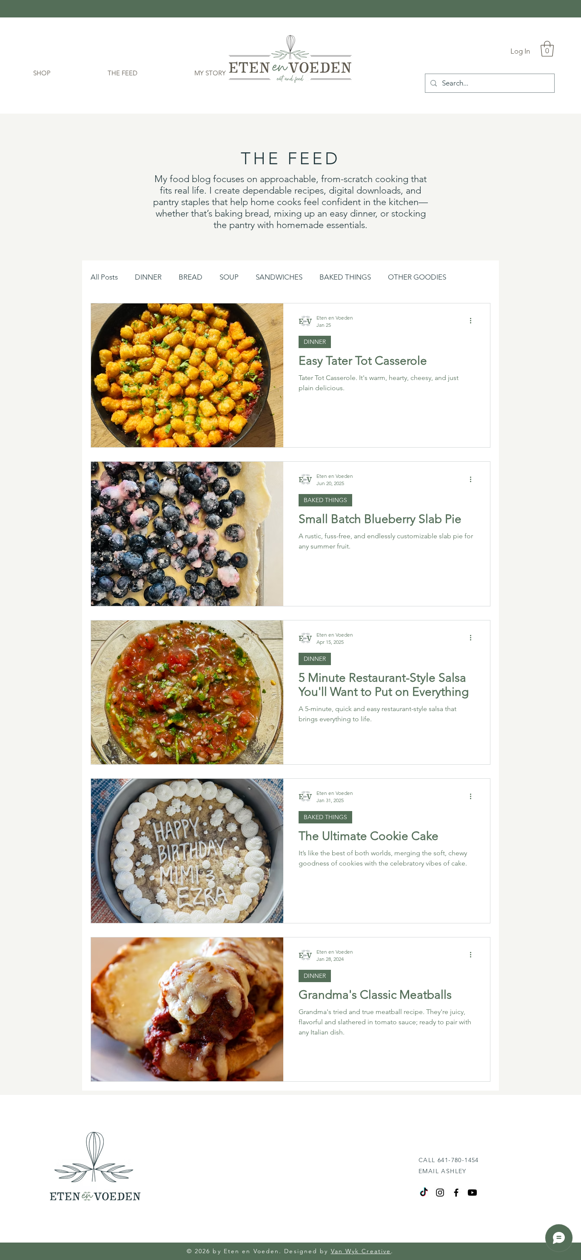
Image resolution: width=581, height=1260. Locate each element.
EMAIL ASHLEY (443, 1171)
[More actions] (473, 321)
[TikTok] (424, 1192)
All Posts (104, 277)
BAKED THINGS (345, 277)
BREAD (190, 277)
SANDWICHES (279, 277)
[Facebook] (456, 1192)
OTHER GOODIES (417, 277)
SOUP (229, 277)
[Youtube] (472, 1192)
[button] (547, 49)
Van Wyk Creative (361, 1251)
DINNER (148, 277)
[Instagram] (440, 1192)
